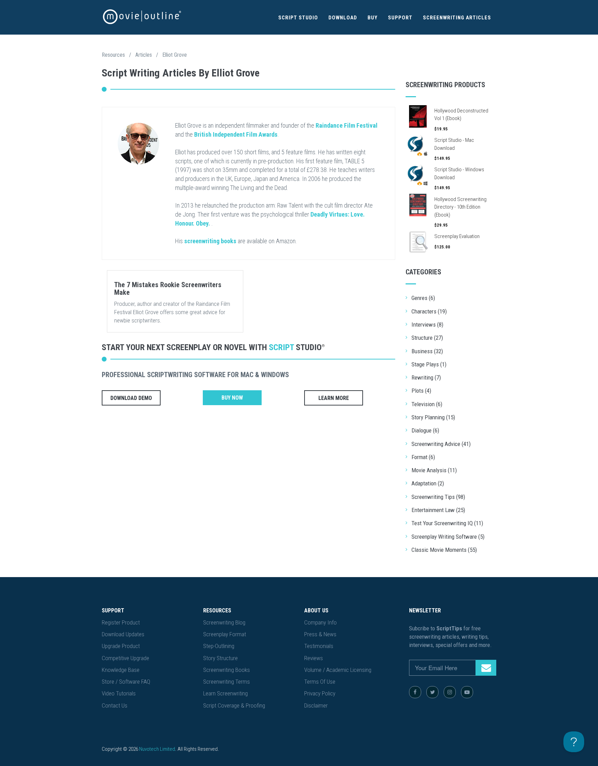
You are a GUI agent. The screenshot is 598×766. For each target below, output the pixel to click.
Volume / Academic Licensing (337, 669)
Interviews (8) (427, 324)
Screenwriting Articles (457, 18)
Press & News (320, 634)
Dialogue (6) (425, 430)
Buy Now (232, 397)
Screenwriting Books (226, 669)
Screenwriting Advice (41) (441, 443)
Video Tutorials (119, 693)
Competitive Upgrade (125, 658)
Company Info (320, 622)
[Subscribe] (485, 668)
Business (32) (427, 351)
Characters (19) (429, 311)
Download (342, 18)
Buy (373, 18)
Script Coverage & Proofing (234, 705)
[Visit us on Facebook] (415, 692)
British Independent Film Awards (236, 134)
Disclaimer (316, 705)
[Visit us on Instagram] (450, 692)
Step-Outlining (218, 645)
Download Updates (123, 634)
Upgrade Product (121, 645)
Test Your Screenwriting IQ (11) (447, 523)
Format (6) (423, 457)
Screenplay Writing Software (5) (447, 536)
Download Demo (131, 398)
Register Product (121, 622)
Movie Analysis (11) (434, 470)
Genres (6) (423, 297)
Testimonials (318, 645)
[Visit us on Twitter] (432, 692)
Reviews (313, 658)
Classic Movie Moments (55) (444, 549)
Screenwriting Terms (226, 681)
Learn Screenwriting (225, 693)
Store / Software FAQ (126, 681)
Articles (143, 55)
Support (400, 18)
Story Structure (220, 658)
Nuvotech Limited (157, 749)
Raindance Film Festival (347, 125)
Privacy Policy (319, 693)
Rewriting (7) (426, 377)
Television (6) (426, 404)
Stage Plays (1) (428, 364)
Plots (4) (421, 390)
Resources (113, 55)
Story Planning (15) (433, 417)
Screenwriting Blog (224, 622)
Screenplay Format (224, 634)
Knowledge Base (120, 669)
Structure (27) (427, 337)
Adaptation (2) (427, 483)
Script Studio (298, 18)
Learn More (333, 398)
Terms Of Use (319, 681)
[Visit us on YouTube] (467, 692)
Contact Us (114, 705)
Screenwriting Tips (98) (438, 496)
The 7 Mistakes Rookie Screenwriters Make (167, 289)
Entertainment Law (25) (438, 510)
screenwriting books (210, 241)
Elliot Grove (174, 55)
